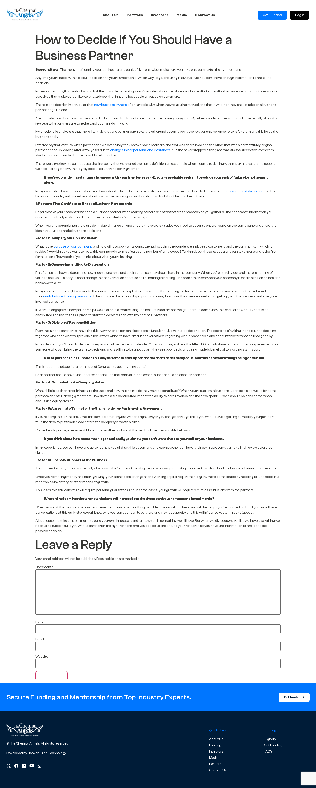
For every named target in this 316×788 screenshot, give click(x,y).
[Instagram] (39, 766)
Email (39, 639)
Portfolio (135, 15)
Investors (159, 15)
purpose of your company (73, 246)
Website (41, 656)
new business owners (110, 105)
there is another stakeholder (241, 191)
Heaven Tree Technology (47, 753)
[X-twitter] (8, 766)
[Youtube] (32, 766)
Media (181, 15)
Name (40, 622)
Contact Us (205, 15)
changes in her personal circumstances (140, 150)
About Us (111, 15)
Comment (44, 567)
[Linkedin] (24, 766)
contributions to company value (67, 296)
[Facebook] (16, 766)
